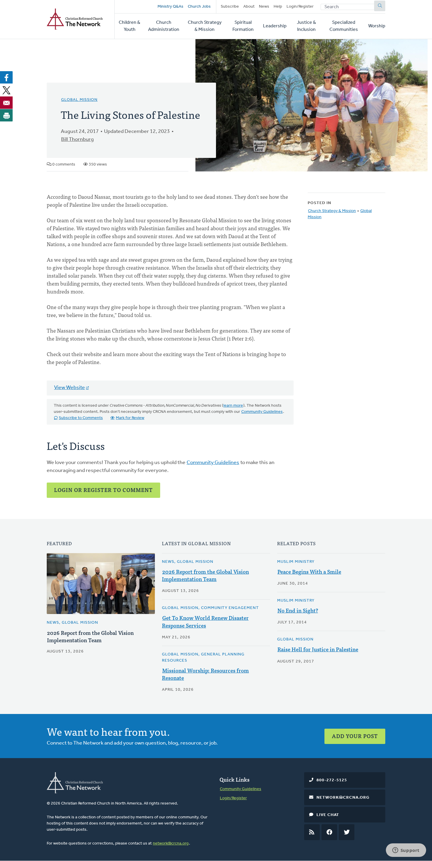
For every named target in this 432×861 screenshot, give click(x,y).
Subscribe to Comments (81, 418)
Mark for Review (130, 418)
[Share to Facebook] (6, 77)
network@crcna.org (171, 843)
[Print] (6, 115)
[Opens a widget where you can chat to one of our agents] (406, 850)
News (264, 6)
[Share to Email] (6, 102)
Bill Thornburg (77, 139)
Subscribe (230, 6)
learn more (233, 405)
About (248, 6)
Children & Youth (129, 26)
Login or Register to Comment (103, 489)
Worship (376, 26)
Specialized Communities (343, 26)
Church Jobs (199, 6)
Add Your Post (355, 736)
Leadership (275, 26)
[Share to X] (6, 90)
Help (278, 6)
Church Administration (163, 26)
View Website (69, 388)
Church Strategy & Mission (205, 26)
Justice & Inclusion (306, 26)
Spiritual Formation (243, 26)
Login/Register (300, 6)
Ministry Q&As (170, 6)
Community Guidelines (262, 412)
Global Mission (79, 100)
